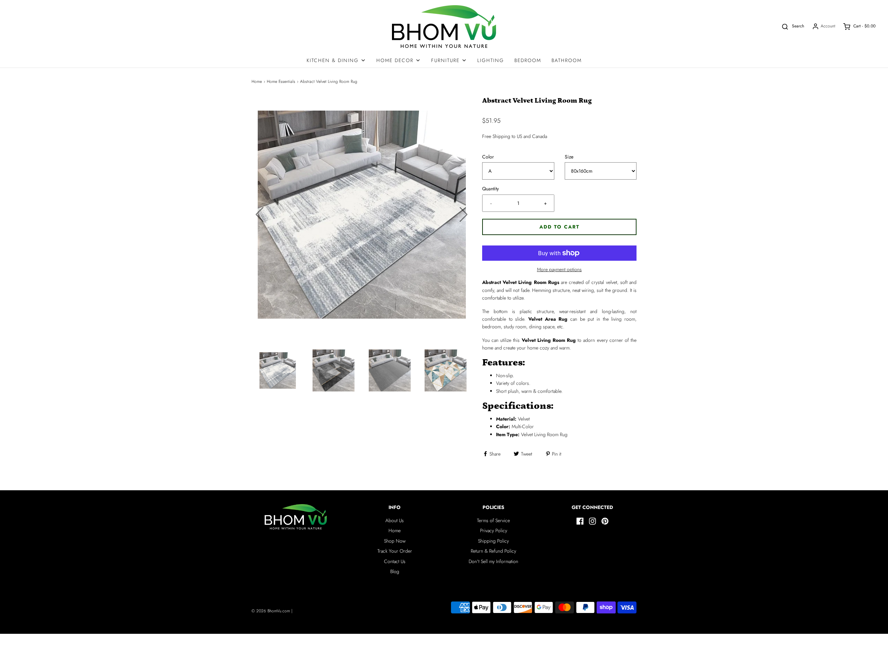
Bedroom (527, 60)
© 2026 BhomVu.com (270, 611)
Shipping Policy (493, 540)
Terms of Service (493, 520)
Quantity (490, 188)
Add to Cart (559, 226)
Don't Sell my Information (493, 561)
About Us (394, 520)
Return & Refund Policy (493, 550)
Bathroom (567, 60)
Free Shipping (496, 136)
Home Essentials (281, 81)
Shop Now (394, 540)
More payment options (559, 269)
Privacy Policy (493, 530)
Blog (394, 571)
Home (256, 81)
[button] (463, 214)
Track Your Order (394, 550)
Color (488, 156)
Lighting (490, 60)
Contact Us (394, 561)
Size (569, 156)
